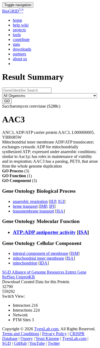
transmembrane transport (33, 211)
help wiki (21, 25)
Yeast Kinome (47, 338)
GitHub (20, 343)
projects (19, 30)
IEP (53, 201)
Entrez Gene (75, 272)
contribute (21, 39)
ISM (74, 253)
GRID (12, 11)
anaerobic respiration (30, 201)
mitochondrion (25, 263)
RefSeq (9, 277)
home (17, 20)
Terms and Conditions (20, 333)
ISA (60, 211)
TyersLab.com (46, 329)
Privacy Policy (54, 333)
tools (17, 34)
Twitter (54, 343)
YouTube (37, 343)
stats (16, 44)
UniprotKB (25, 277)
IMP (43, 206)
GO (7, 101)
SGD (7, 272)
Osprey (27, 338)
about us (20, 58)
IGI (61, 201)
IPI (51, 206)
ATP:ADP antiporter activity (44, 232)
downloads (22, 49)
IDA (43, 263)
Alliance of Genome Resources (38, 272)
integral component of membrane (40, 253)
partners (19, 54)
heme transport (25, 206)
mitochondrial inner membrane (38, 258)
